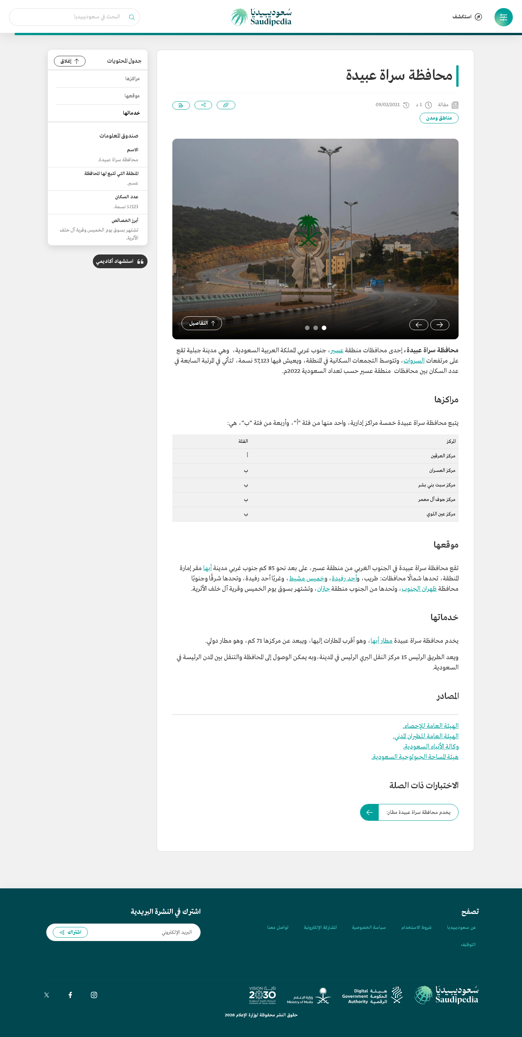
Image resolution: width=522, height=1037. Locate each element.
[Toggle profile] (503, 17)
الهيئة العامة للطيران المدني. (426, 736)
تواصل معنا (278, 927)
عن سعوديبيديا (461, 927)
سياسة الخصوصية (369, 927)
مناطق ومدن (439, 118)
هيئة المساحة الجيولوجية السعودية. (415, 757)
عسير (337, 351)
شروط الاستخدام (416, 927)
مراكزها (132, 79)
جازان (323, 589)
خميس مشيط (306, 579)
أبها (207, 568)
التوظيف (468, 945)
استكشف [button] (462, 17)
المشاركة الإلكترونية (320, 927)
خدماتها (131, 113)
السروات (414, 361)
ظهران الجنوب (419, 589)
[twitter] (46, 995)
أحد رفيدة (344, 579)
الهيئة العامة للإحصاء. (431, 726)
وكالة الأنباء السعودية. (431, 747)
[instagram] (94, 995)
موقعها (132, 96)
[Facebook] (70, 995)
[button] (503, 17)
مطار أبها (381, 641)
